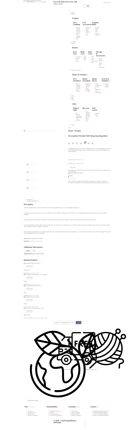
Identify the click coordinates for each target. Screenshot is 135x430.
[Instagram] (30, 422)
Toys (72, 96)
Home (72, 12)
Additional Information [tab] (32, 201)
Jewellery (73, 41)
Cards (72, 124)
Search (43, 1)
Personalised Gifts (78, 182)
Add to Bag (71, 178)
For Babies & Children (95, 181)
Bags (25, 292)
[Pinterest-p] (34, 422)
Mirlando (106, 411)
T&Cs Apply (58, 4)
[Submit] (78, 322)
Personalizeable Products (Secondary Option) (95, 182)
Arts (72, 95)
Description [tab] (30, 199)
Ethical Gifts (85, 181)
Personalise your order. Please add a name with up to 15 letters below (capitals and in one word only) (89, 170)
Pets (72, 98)
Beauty (25, 281)
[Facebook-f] (26, 422)
